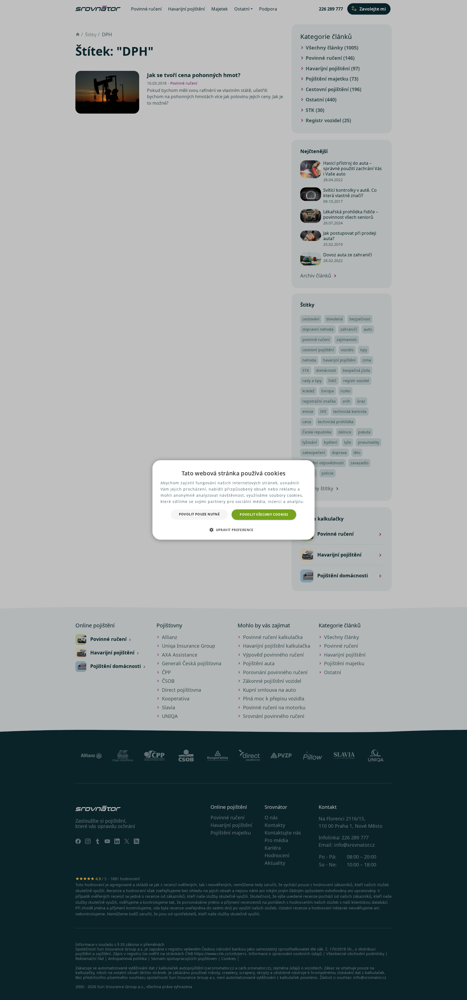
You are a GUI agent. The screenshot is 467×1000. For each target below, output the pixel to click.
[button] (233, 530)
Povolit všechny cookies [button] (264, 514)
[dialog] (233, 500)
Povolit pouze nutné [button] (199, 514)
